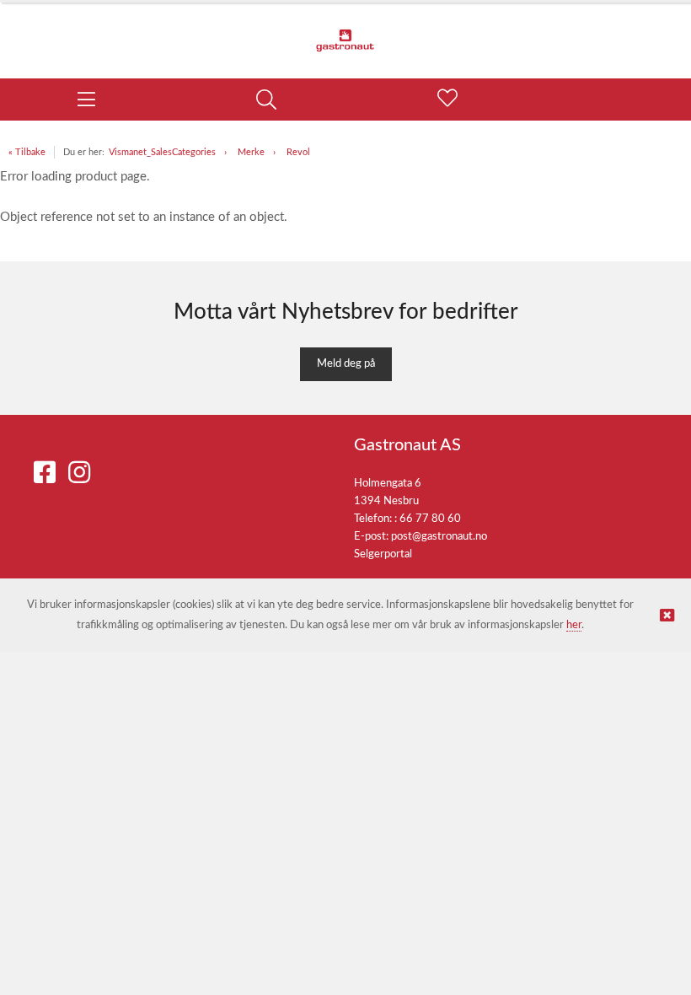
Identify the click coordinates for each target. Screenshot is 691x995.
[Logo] (345, 32)
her (573, 625)
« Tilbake (27, 152)
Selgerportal (383, 554)
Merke (251, 152)
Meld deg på (346, 363)
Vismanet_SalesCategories (162, 152)
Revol (298, 152)
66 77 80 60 (430, 519)
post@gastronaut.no (439, 536)
